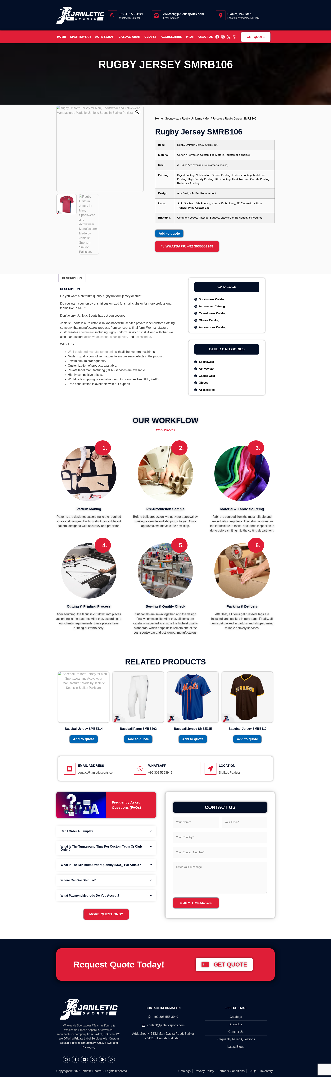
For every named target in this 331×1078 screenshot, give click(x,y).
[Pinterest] (102, 1059)
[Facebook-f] (75, 1059)
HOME (61, 36)
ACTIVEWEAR (104, 36)
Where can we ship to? (78, 880)
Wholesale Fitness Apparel (80, 1029)
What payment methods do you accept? (90, 895)
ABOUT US (205, 36)
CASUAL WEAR (129, 36)
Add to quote (169, 233)
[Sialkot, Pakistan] (220, 15)
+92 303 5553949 (131, 14)
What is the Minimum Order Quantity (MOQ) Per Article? (101, 865)
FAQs (189, 36)
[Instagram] (223, 37)
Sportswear (172, 118)
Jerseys (217, 118)
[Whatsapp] (234, 37)
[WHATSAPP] (140, 769)
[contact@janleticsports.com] (156, 15)
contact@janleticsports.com (183, 14)
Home (159, 118)
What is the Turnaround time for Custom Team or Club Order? (101, 848)
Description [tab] (72, 278)
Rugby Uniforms (192, 118)
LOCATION (227, 766)
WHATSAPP (157, 766)
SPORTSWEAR (80, 36)
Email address (91, 766)
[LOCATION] (210, 769)
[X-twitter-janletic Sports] (228, 37)
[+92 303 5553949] (112, 15)
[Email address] (69, 769)
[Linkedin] (84, 1059)
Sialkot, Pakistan (239, 14)
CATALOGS (226, 287)
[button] (137, 112)
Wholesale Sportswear (77, 1025)
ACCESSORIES (171, 36)
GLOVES (150, 36)
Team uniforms (102, 1025)
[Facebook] (217, 37)
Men (207, 118)
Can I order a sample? (77, 831)
